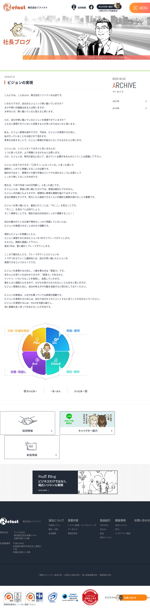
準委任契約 (72, 533)
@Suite (103, 529)
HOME (91, 57)
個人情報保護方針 (89, 575)
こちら (18, 604)
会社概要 (52, 533)
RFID (117, 529)
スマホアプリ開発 (122, 533)
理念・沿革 (53, 529)
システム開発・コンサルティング (82, 525)
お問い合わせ (142, 520)
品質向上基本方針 (72, 575)
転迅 (102, 533)
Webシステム (121, 525)
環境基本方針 (105, 575)
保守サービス (105, 537)
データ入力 (72, 529)
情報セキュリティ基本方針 (50, 575)
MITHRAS (104, 525)
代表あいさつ (54, 525)
